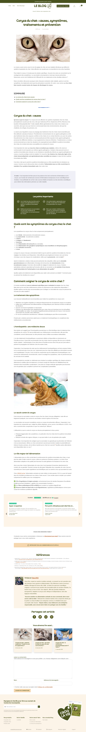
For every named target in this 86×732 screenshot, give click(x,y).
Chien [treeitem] (9, 5)
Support (74, 729)
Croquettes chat (7, 719)
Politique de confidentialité (45, 687)
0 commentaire (45, 29)
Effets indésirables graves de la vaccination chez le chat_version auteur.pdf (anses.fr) (35, 568)
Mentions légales (62, 729)
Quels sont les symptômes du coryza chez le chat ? (31, 99)
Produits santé (7, 723)
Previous (6, 513)
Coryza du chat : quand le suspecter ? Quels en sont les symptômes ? (22, 644)
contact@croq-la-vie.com (16, 729)
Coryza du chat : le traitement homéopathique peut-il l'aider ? (62, 645)
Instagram (49, 729)
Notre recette (32, 719)
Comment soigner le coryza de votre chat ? (28, 101)
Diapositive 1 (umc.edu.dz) (20, 562)
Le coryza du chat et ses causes (25, 97)
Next (79, 513)
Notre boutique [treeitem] (21, 5)
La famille (19, 719)
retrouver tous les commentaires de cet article (44, 545)
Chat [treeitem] (14, 5)
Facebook (39, 729)
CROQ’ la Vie (21, 473)
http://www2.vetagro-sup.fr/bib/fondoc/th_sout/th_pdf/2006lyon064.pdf (30, 559)
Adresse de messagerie (52, 680)
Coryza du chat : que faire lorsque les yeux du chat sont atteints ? (42, 644)
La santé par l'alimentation (35, 721)
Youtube (29, 729)
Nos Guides (45, 719)
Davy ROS (35, 578)
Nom (16, 680)
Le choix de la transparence (35, 723)
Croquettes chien (7, 721)
